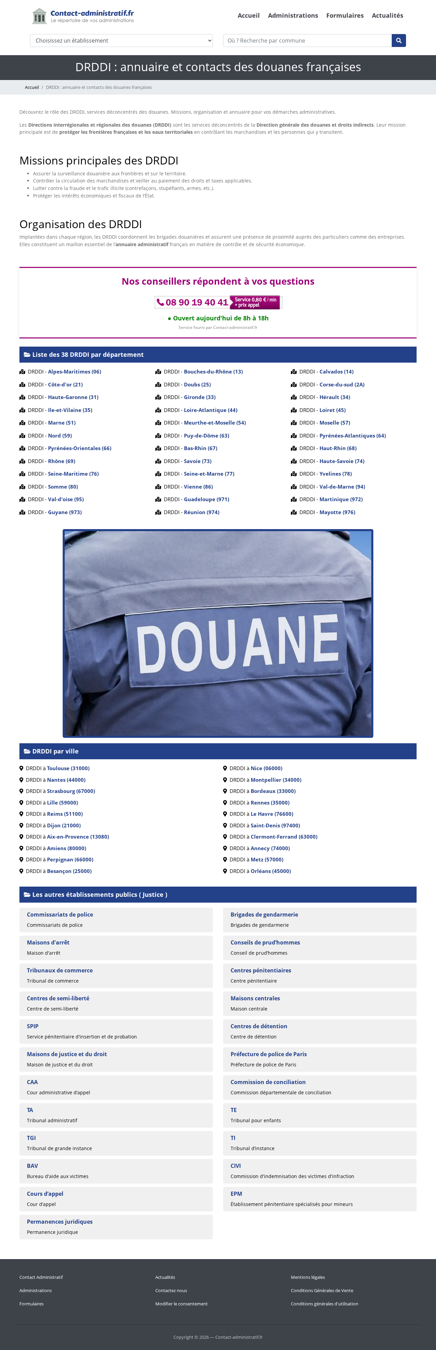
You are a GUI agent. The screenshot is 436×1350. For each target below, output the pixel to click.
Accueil (249, 15)
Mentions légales (308, 1277)
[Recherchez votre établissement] (399, 40)
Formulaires (345, 15)
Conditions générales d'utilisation (324, 1304)
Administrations (293, 15)
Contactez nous (171, 1290)
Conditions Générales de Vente (322, 1290)
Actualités (387, 15)
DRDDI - (63, 371)
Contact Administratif (41, 1277)
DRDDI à (56, 768)
